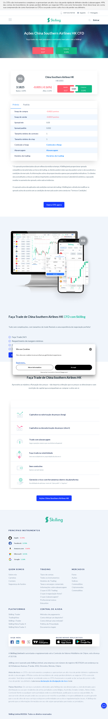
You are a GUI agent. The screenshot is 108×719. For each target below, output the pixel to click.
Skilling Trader (14, 614)
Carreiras (12, 578)
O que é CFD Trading (48, 590)
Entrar (96, 20)
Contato (12, 581)
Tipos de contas (46, 574)
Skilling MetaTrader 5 (17, 627)
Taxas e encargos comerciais (51, 584)
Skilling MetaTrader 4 (17, 624)
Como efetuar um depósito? (51, 617)
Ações (74, 578)
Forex (74, 574)
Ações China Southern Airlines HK (54, 498)
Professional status (48, 600)
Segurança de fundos (17, 584)
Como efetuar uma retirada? (51, 621)
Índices (75, 581)
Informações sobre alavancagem (53, 587)
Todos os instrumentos (49, 578)
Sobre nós (13, 574)
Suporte (83, 13)
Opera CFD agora (54, 205)
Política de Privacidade (49, 624)
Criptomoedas (78, 587)
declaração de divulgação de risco (54, 681)
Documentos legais (48, 627)
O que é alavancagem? (49, 597)
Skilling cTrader (15, 621)
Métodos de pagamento (50, 614)
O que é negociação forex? (51, 593)
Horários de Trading (48, 581)
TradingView (14, 617)
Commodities (77, 584)
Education (44, 603)
